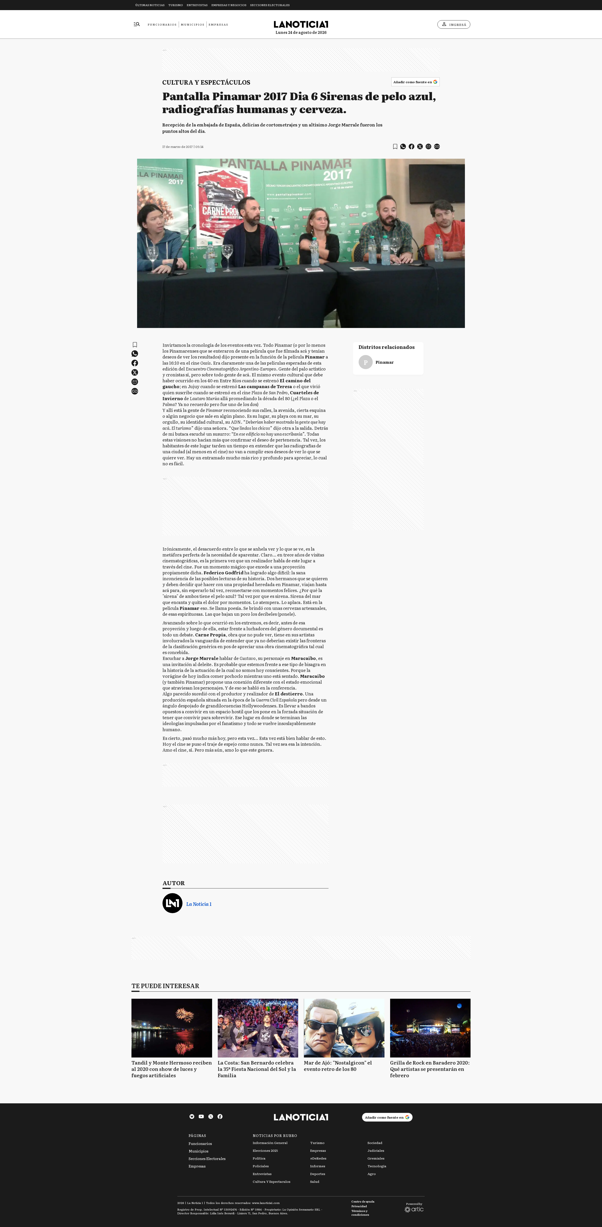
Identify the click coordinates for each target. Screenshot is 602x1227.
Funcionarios (162, 24)
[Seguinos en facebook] (220, 1117)
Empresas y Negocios (228, 5)
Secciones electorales (270, 5)
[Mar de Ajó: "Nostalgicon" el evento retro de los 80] (344, 1028)
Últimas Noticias (150, 5)
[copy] (437, 146)
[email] (428, 146)
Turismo (175, 5)
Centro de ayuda (362, 1201)
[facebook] (411, 146)
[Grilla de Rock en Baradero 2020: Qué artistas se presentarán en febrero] (430, 1028)
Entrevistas (197, 5)
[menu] (137, 24)
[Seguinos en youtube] (201, 1117)
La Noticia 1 (198, 904)
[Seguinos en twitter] (210, 1117)
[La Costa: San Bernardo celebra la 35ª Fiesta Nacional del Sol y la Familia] (258, 1028)
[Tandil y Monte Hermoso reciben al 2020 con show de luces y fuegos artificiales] (171, 1028)
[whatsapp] (403, 146)
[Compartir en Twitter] (420, 146)
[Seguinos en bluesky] (191, 1117)
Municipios (193, 24)
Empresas (218, 24)
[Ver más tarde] (395, 146)
